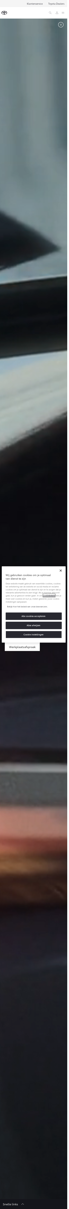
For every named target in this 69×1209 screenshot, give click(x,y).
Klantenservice (35, 3)
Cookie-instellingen (34, 634)
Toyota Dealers (56, 3)
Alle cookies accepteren (34, 616)
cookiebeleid (49, 595)
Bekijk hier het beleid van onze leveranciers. (27, 606)
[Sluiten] (61, 570)
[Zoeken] (50, 12)
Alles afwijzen (34, 625)
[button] (60, 25)
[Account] (57, 13)
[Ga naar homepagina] (4, 13)
